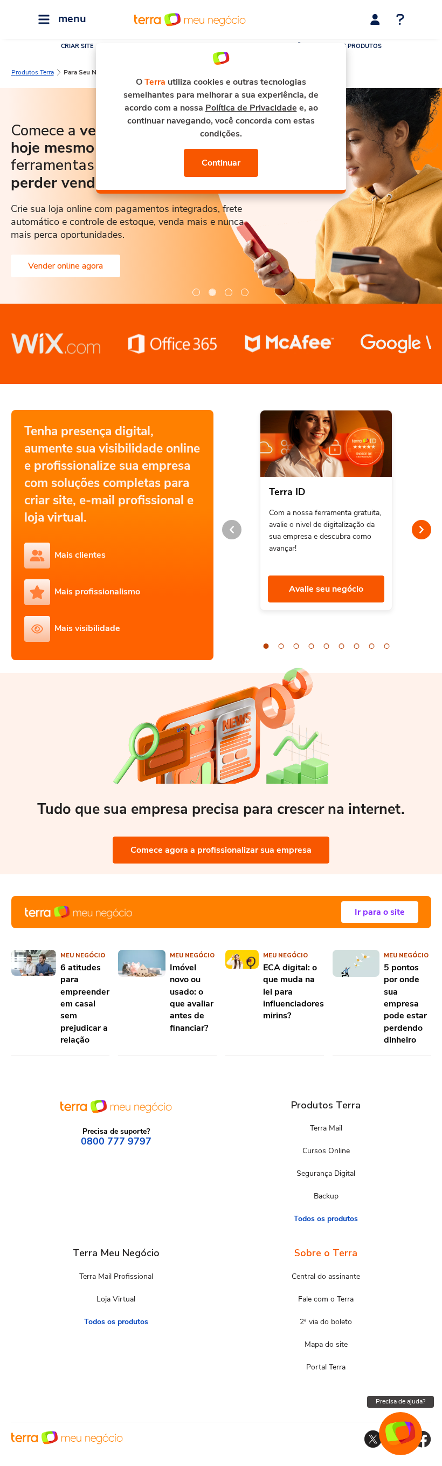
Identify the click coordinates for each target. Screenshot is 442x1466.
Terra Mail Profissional (116, 1276)
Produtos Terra (32, 72)
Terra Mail (326, 1128)
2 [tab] (212, 291)
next (421, 529)
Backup (326, 1196)
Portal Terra (326, 1367)
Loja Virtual (115, 1299)
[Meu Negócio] (221, 912)
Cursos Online (326, 1151)
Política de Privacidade (251, 108)
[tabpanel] (221, 196)
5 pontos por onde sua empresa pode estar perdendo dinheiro (405, 1004)
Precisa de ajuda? (400, 1401)
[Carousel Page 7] (357, 646)
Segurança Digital (325, 1173)
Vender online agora (65, 266)
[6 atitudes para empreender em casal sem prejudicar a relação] (34, 998)
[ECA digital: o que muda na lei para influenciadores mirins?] (242, 998)
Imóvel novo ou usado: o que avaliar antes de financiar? (191, 998)
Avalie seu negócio (326, 589)
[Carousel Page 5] (326, 646)
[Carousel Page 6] (342, 646)
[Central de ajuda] (400, 20)
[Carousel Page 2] (281, 646)
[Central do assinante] (375, 19)
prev (231, 529)
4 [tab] (244, 291)
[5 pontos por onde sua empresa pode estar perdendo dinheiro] (356, 998)
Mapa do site (326, 1344)
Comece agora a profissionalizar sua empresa (221, 850)
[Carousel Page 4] (311, 646)
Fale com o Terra (326, 1299)
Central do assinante (326, 1276)
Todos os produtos (326, 1219)
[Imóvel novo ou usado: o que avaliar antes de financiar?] (141, 998)
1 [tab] (195, 291)
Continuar (221, 163)
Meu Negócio (82, 955)
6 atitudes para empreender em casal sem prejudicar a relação (84, 1004)
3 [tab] (228, 291)
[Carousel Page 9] (387, 646)
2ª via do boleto (326, 1322)
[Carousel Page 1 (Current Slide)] (266, 646)
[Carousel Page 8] (372, 646)
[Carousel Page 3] (296, 646)
